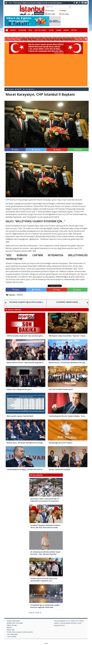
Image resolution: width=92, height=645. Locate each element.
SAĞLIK (66, 30)
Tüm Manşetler (12, 634)
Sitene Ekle (11, 630)
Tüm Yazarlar (11, 636)
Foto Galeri (65, 14)
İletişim (63, 11)
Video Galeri (51, 14)
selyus (46, 643)
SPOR (30, 30)
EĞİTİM (74, 30)
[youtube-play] (85, 3)
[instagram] (82, 3)
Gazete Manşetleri (13, 621)
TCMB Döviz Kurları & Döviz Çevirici (20, 632)
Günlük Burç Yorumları (15, 623)
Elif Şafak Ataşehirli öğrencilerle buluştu (26, 302)
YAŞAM (58, 30)
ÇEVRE (51, 30)
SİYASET (13, 30)
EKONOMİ (22, 30)
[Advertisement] (46, 70)
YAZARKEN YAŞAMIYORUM (67, 302)
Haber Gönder (12, 625)
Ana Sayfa (50, 11)
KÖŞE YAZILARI (11, 35)
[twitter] (77, 3)
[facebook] (74, 3)
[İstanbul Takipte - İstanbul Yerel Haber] (32, 10)
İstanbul (20, 295)
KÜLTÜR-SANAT (41, 30)
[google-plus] (80, 3)
